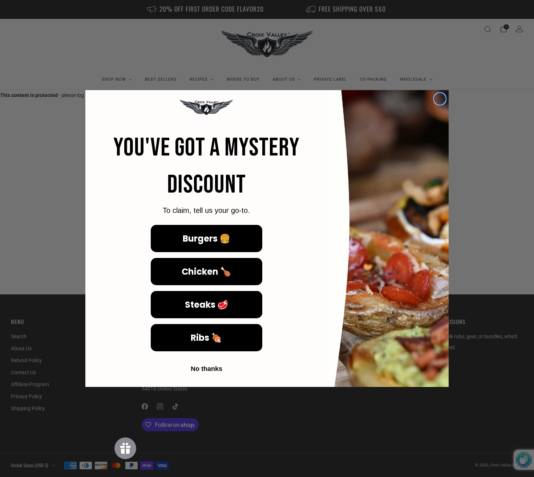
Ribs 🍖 (206, 338)
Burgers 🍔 (206, 238)
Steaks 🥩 (206, 305)
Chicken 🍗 (206, 272)
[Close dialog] (440, 99)
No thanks (206, 368)
